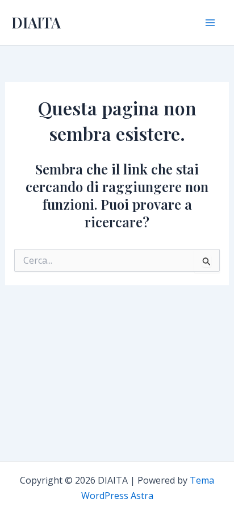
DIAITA (36, 22)
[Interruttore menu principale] (210, 22)
